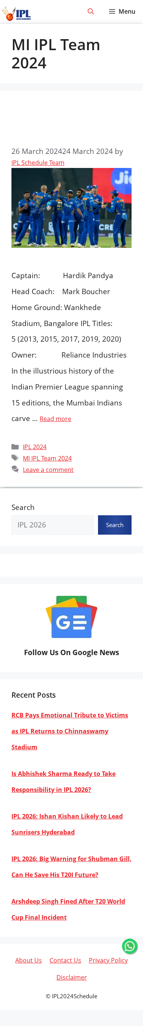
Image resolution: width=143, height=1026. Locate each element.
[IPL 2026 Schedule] (16, 13)
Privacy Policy (108, 960)
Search (23, 507)
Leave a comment (48, 470)
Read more (55, 419)
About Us (28, 960)
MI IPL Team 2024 (47, 458)
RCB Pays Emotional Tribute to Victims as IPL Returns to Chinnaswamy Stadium (69, 731)
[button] (90, 11)
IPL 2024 (35, 447)
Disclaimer (71, 977)
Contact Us (65, 960)
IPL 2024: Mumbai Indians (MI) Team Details (68, 121)
